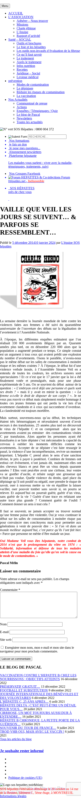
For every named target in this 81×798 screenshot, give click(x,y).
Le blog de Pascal (28, 114)
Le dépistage (25, 88)
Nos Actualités (17, 99)
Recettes (22, 69)
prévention (15, 81)
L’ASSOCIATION (20, 17)
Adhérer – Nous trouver (32, 21)
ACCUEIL (15, 13)
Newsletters (24, 118)
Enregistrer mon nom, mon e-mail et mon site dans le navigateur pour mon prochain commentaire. (37, 649)
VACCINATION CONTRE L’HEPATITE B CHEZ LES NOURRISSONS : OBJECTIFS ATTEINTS (38, 677)
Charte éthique (26, 28)
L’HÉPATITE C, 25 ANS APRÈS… (24, 701)
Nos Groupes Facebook (24, 173)
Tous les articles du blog (16, 739)
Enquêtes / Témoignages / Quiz (37, 111)
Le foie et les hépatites (31, 47)
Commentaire (10, 590)
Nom (3, 624)
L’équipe (22, 32)
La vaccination (26, 96)
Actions (22, 107)
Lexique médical (27, 77)
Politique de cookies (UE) (25, 777)
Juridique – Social (28, 73)
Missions (22, 24)
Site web (5, 639)
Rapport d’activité (28, 36)
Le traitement (25, 58)
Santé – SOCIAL (19, 39)
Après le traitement (29, 62)
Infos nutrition (26, 66)
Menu (5, 6)
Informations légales (13, 796)
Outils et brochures (29, 43)
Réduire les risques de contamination (41, 92)
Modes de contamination (33, 84)
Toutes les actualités (30, 122)
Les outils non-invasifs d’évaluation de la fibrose (48, 51)
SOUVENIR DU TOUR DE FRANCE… (28, 728)
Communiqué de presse (32, 103)
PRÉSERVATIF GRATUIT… (20, 686)
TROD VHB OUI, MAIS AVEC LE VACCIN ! (32, 731)
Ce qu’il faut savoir (29, 54)
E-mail (4, 632)
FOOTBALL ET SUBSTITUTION (24, 690)
